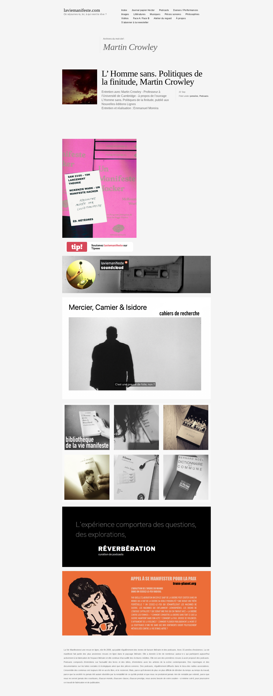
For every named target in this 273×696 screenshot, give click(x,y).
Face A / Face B (141, 18)
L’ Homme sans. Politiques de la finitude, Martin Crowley (152, 78)
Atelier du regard (163, 18)
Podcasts (164, 10)
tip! (76, 247)
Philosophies (192, 14)
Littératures (140, 14)
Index (124, 10)
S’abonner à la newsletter (135, 22)
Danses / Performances (185, 10)
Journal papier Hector (143, 10)
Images (125, 14)
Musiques (155, 14)
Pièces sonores (173, 14)
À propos (181, 18)
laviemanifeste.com (82, 10)
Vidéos (125, 18)
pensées (194, 96)
